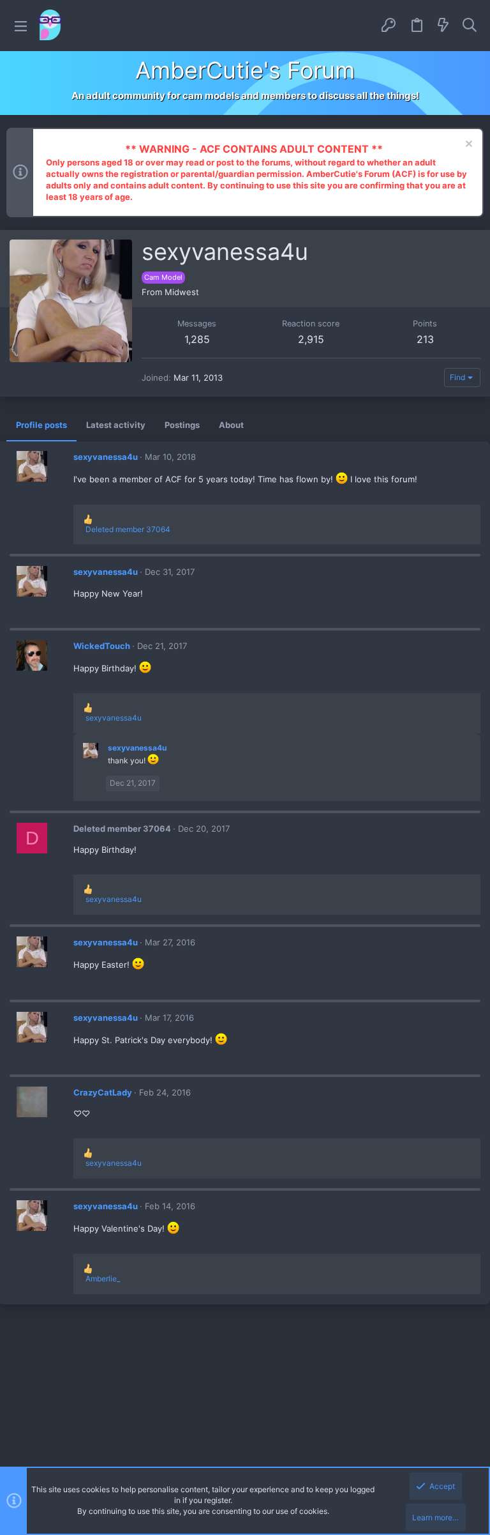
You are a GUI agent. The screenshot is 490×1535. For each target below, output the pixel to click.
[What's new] (443, 25)
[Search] (470, 25)
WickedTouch (101, 646)
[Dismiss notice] (467, 145)
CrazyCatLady (102, 1092)
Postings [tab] (182, 425)
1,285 (197, 339)
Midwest (182, 292)
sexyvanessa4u (105, 457)
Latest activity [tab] (115, 425)
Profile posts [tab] (41, 425)
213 (425, 339)
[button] (20, 26)
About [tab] (231, 425)
